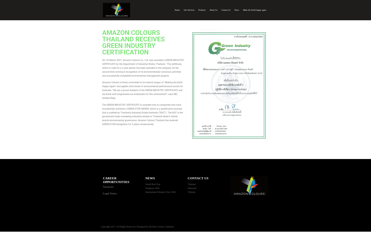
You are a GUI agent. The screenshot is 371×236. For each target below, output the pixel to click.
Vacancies (108, 186)
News (236, 10)
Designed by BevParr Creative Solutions (155, 226)
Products (201, 10)
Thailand (192, 184)
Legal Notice (110, 193)
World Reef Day (152, 184)
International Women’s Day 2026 (160, 192)
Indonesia (192, 188)
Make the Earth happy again (254, 10)
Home (177, 10)
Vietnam (191, 192)
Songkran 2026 (152, 188)
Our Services (189, 10)
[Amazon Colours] (116, 10)
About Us (213, 10)
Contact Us (225, 10)
